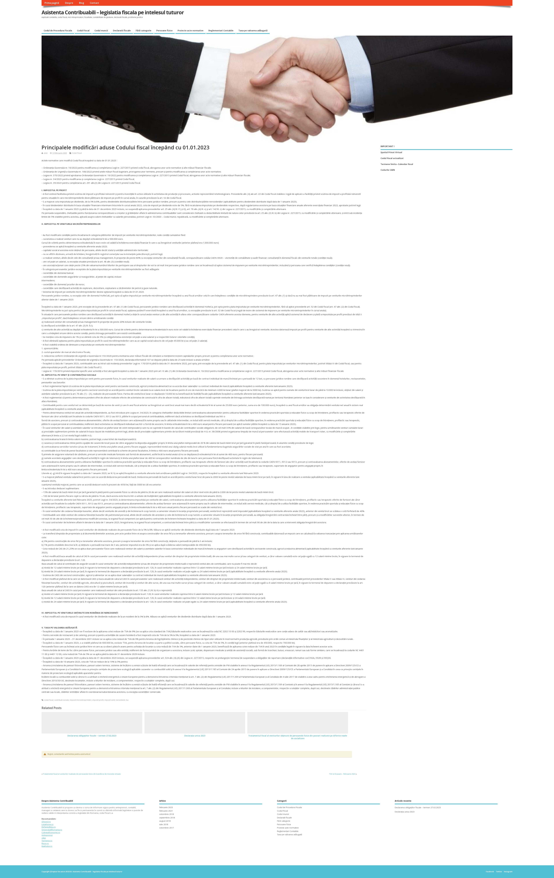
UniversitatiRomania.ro (52, 829)
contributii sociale (61, 700)
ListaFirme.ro (47, 824)
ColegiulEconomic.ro (51, 832)
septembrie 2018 (167, 817)
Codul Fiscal (83, 30)
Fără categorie (143, 30)
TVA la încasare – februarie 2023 (342, 774)
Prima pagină (51, 2)
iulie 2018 (163, 824)
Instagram (508, 871)
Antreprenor (47, 835)
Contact (94, 2)
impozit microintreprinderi (80, 700)
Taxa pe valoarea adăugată (252, 30)
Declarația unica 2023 (194, 735)
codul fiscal (48, 700)
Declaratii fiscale (122, 30)
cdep (44, 838)
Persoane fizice (164, 30)
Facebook (490, 871)
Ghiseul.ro (46, 821)
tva (127, 700)
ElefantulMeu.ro (49, 827)
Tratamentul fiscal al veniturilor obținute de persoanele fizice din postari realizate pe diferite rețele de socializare (297, 737)
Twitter (499, 871)
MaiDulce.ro (47, 846)
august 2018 (165, 821)
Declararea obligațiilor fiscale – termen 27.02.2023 (92, 735)
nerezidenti (120, 700)
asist (45, 153)
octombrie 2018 (166, 814)
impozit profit (98, 700)
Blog (81, 2)
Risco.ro (45, 843)
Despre (69, 2)
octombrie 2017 (166, 827)
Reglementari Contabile (220, 30)
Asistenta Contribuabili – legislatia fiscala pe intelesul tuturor (113, 12)
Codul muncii (101, 30)
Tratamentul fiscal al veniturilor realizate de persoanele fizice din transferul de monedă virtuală (82, 774)
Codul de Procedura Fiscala (58, 30)
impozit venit (109, 700)
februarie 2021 (166, 811)
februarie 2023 (166, 807)
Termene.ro (47, 840)
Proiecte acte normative (190, 30)
